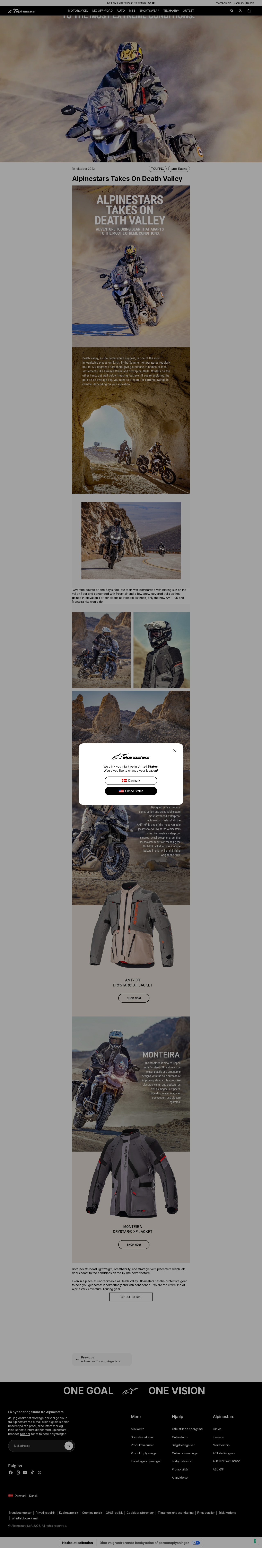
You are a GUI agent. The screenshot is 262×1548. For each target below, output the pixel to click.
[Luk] (176, 751)
